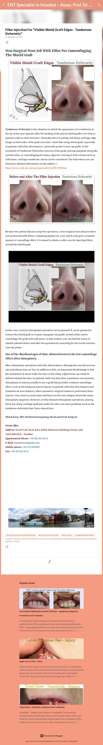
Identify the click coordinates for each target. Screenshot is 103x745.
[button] (7, 42)
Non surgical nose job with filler (20, 535)
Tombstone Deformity (84, 535)
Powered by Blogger (53, 735)
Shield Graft (67, 535)
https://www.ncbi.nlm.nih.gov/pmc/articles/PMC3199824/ (36, 168)
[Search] (99, 5)
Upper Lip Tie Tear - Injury (30, 661)
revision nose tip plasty (48, 535)
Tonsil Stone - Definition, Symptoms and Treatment (42, 707)
